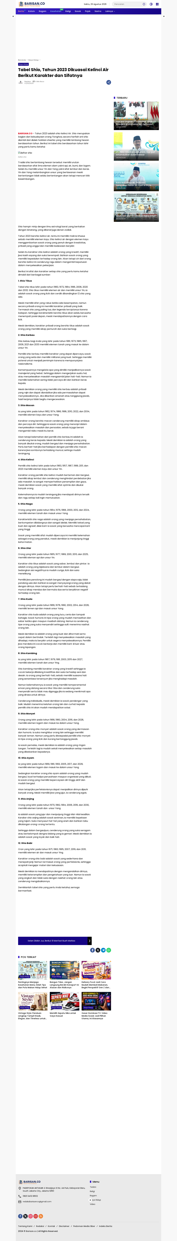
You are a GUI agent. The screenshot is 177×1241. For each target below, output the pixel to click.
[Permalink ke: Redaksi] (21, 82)
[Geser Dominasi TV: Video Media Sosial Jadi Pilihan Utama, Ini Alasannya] (96, 1001)
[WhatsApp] (108, 950)
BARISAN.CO (25, 133)
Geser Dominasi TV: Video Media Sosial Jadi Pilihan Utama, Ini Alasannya (94, 1016)
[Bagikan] (108, 82)
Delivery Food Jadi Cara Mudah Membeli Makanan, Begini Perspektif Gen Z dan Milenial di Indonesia (95, 985)
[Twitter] (98, 950)
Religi (92, 1191)
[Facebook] (92, 950)
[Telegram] (103, 950)
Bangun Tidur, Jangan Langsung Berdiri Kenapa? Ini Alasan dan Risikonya (64, 985)
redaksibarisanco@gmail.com (37, 1201)
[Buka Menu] (157, 4)
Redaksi (27, 81)
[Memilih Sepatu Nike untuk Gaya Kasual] (64, 1001)
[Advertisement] (88, 36)
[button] (144, 4)
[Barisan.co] (32, 4)
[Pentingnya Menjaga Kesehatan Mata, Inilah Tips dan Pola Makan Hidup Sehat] (33, 970)
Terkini (93, 1187)
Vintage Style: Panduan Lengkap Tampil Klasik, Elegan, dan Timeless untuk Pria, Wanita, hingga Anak (31, 1016)
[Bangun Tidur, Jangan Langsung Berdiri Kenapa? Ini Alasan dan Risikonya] (64, 970)
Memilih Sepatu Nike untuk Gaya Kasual (63, 1014)
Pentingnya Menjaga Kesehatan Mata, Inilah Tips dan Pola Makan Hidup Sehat (32, 985)
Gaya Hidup (23, 64)
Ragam (93, 1195)
